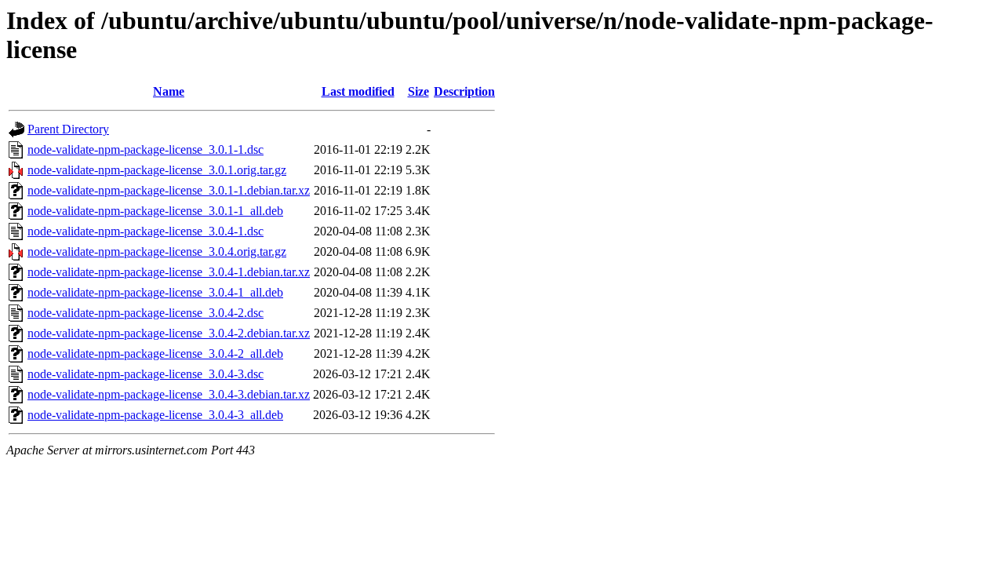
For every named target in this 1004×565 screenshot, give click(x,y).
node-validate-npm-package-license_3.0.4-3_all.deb (155, 414)
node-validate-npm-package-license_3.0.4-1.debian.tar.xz (168, 272)
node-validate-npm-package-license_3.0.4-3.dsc (145, 374)
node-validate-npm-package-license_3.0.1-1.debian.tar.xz (168, 190)
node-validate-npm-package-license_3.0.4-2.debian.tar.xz (168, 333)
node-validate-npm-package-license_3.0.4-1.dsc (145, 231)
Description (464, 91)
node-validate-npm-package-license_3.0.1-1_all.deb (155, 210)
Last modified (358, 91)
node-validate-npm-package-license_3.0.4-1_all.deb (155, 292)
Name (168, 91)
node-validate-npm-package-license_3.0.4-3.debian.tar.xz (168, 394)
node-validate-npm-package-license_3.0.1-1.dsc (145, 149)
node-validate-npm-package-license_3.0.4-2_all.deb (155, 353)
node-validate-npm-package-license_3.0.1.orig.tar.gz (156, 170)
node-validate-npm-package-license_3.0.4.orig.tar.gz (156, 251)
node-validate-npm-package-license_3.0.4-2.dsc (145, 312)
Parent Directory (68, 129)
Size (418, 91)
